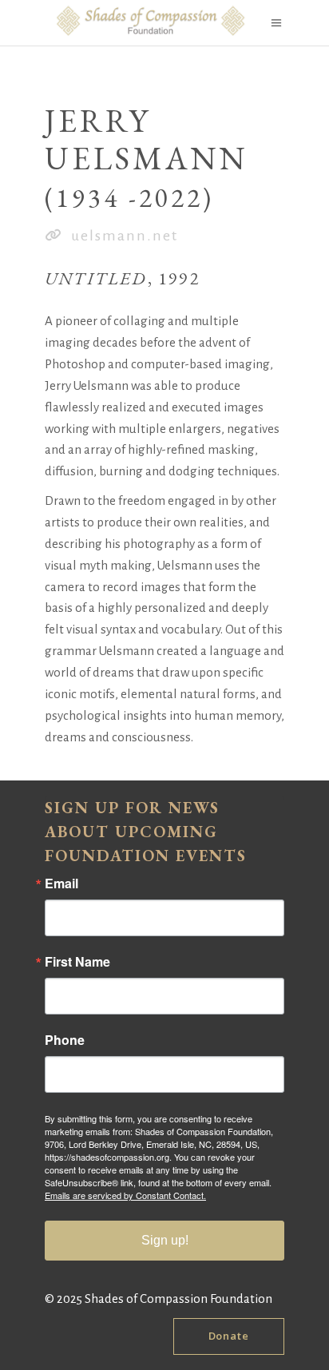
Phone (65, 1040)
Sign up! (164, 1240)
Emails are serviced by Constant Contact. (125, 1195)
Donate (228, 1335)
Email (61, 883)
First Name (77, 961)
